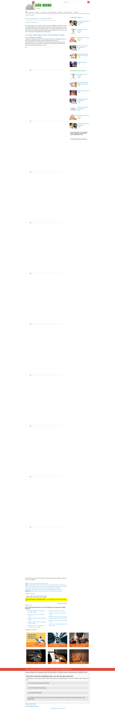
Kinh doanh (37, 12)
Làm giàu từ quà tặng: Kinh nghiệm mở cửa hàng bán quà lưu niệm (79, 645)
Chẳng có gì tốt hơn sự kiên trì (83, 90)
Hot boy (49, 586)
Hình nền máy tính (42, 586)
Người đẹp (53, 586)
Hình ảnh (58, 584)
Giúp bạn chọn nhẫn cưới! (55, 610)
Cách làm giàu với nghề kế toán (36, 662)
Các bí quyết (43, 12)
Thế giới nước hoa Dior (82, 62)
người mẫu (37, 583)
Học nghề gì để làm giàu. (35, 692)
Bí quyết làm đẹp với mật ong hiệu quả (37, 618)
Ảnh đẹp (30, 584)
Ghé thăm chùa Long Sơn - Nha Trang (58, 620)
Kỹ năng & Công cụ (68, 12)
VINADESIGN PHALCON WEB (57, 708)
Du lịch (39, 589)
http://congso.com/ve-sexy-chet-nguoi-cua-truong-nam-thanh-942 (46, 591)
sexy (29, 583)
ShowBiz (34, 588)
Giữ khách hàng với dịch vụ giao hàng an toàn (82, 46)
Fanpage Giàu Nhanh (30, 704)
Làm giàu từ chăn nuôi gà (79, 662)
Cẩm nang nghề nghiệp (51, 12)
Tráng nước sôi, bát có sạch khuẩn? (57, 612)
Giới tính (38, 584)
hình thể (32, 583)
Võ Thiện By (32, 22)
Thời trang (39, 588)
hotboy (42, 583)
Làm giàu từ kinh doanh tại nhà (57, 662)
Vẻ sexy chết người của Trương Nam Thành (38, 18)
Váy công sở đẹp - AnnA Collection (36, 614)
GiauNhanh (36, 706)
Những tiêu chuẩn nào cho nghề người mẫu (82, 107)
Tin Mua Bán (30, 12)
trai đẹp (46, 583)
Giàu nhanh (75, 12)
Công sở (32, 15)
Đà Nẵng (49, 588)
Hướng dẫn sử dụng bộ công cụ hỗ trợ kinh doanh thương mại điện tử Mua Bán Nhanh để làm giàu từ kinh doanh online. (56, 698)
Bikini (34, 584)
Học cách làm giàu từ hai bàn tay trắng (38, 683)
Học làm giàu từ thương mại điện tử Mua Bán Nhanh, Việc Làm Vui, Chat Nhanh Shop (36, 645)
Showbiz (49, 589)
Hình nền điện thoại (32, 586)
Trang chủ (27, 15)
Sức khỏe (44, 589)
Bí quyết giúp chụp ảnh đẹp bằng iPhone (57, 645)
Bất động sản (60, 12)
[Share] (27, 597)
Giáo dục (60, 589)
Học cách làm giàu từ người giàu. (37, 688)
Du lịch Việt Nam (56, 588)
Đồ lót (42, 584)
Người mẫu (59, 586)
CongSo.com (28, 589)
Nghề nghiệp (52, 584)
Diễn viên (46, 584)
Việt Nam (44, 588)
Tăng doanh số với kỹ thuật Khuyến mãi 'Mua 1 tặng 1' (82, 54)
